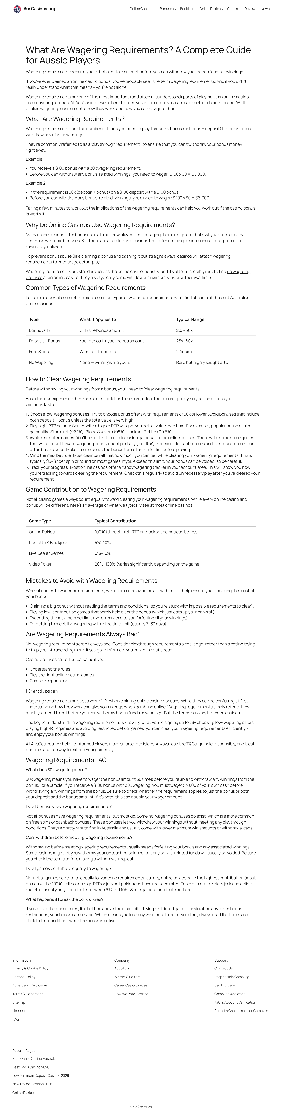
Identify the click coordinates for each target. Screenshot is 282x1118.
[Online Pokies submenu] (222, 9)
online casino (236, 97)
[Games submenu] (240, 9)
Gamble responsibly (48, 681)
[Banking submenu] (195, 9)
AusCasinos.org (39, 9)
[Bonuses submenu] (175, 9)
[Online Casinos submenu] (155, 9)
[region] (141, 341)
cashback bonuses (73, 822)
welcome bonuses (62, 240)
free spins (41, 822)
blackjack (222, 884)
